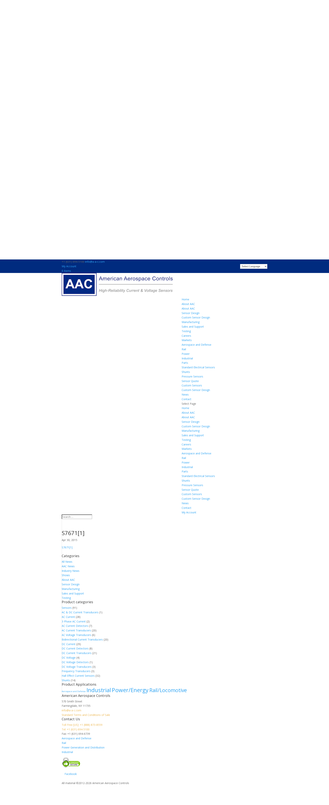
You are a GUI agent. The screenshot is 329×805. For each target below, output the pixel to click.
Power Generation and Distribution (83, 747)
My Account (69, 266)
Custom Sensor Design (196, 317)
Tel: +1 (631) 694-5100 (75, 729)
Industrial (187, 358)
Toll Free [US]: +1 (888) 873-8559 (82, 725)
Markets (187, 340)
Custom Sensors (192, 385)
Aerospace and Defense (196, 344)
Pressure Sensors (192, 376)
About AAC (188, 304)
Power (186, 354)
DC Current (68, 644)
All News (67, 561)
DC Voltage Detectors (75, 662)
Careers (186, 335)
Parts (185, 363)
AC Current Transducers (76, 630)
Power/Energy (130, 690)
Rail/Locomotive (168, 690)
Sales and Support (193, 326)
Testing (186, 331)
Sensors (67, 608)
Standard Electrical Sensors (198, 367)
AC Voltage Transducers (76, 635)
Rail (184, 349)
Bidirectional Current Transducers (82, 639)
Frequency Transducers (76, 671)
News (185, 394)
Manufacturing (191, 322)
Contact (186, 399)
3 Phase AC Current (74, 621)
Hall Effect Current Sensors (78, 675)
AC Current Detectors (75, 626)
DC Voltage (69, 657)
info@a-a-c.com (71, 710)
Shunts (186, 372)
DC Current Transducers (76, 653)
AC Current (68, 617)
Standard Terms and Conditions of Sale (86, 715)
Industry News (70, 571)
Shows (66, 575)
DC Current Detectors (75, 648)
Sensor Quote (190, 381)
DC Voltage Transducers (77, 667)
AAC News (68, 566)
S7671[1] (67, 547)
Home (185, 299)
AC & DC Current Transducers (80, 612)
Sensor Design (191, 313)
